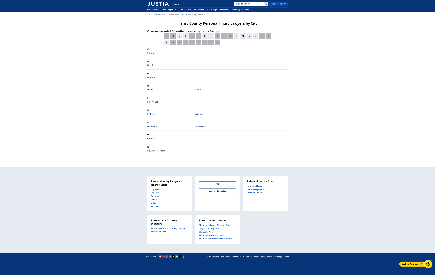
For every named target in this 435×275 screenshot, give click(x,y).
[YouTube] (163, 256)
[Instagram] (170, 256)
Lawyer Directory (160, 15)
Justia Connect (213, 257)
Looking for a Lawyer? (412, 264)
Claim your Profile (206, 232)
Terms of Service (252, 257)
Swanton (155, 196)
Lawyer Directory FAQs (209, 228)
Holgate (198, 89)
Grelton (151, 77)
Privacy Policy (266, 257)
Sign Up (283, 4)
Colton (150, 53)
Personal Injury (173, 15)
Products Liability (254, 192)
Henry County (191, 15)
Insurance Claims (254, 186)
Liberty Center (154, 101)
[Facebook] (167, 256)
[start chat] (428, 264)
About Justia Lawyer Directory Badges (215, 225)
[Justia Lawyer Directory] (158, 4)
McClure (198, 114)
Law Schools (198, 10)
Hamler (150, 89)
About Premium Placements (211, 235)
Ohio (182, 15)
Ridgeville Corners (156, 150)
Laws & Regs (211, 10)
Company (235, 257)
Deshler (151, 65)
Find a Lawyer (153, 10)
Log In (273, 4)
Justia (149, 15)
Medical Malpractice (256, 189)
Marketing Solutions (240, 10)
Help (242, 257)
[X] (180, 256)
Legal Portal (225, 257)
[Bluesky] (176, 256)
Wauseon (155, 199)
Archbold (155, 206)
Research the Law (183, 10)
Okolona (151, 138)
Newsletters (224, 10)
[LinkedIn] (160, 256)
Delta (153, 203)
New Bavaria (200, 126)
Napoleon (152, 126)
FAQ (217, 184)
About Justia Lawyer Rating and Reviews (216, 238)
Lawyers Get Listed (217, 191)
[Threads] (173, 256)
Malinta (151, 114)
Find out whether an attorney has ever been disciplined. (168, 229)
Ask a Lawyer (167, 10)
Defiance (155, 192)
